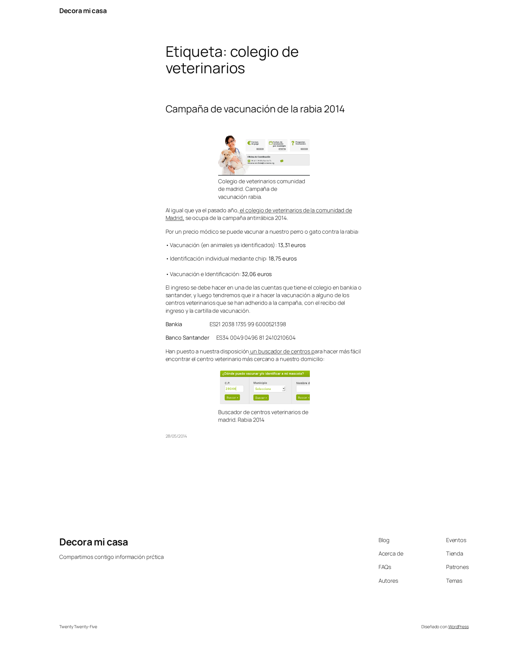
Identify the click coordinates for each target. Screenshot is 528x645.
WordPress (458, 626)
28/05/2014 (176, 436)
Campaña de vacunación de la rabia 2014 (255, 108)
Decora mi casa (83, 10)
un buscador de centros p (282, 351)
